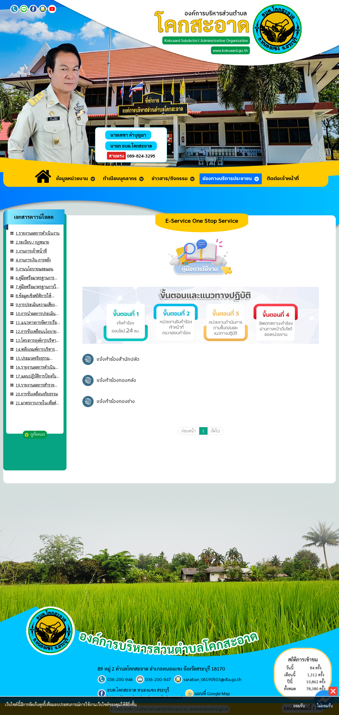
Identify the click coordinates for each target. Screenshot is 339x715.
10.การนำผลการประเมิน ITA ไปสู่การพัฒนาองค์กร (36, 314)
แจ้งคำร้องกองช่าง (116, 401)
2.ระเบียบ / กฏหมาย (32, 242)
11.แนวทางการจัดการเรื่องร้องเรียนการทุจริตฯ (37, 322)
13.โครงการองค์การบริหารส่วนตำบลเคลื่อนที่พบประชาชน (37, 340)
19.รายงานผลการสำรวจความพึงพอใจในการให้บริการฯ (35, 385)
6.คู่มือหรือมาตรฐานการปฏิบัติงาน (35, 278)
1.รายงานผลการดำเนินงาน (38, 233)
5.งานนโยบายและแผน (34, 268)
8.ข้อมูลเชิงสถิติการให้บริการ (33, 296)
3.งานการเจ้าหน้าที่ (31, 251)
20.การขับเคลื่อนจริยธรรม (37, 393)
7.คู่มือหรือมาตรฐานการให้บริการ (37, 287)
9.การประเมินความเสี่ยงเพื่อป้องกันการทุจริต (35, 305)
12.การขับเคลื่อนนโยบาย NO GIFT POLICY (36, 331)
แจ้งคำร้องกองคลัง (116, 380)
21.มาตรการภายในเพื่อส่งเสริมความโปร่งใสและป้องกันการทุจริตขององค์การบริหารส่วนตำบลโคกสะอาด (37, 403)
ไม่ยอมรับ (325, 705)
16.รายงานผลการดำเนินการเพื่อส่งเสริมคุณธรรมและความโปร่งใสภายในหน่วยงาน (35, 367)
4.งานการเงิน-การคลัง (33, 259)
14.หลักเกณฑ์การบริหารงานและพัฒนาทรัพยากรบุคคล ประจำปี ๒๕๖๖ (36, 349)
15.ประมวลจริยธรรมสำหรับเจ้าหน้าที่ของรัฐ (34, 358)
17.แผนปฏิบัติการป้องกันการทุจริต (36, 376)
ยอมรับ (299, 705)
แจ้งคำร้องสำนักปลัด (118, 359)
